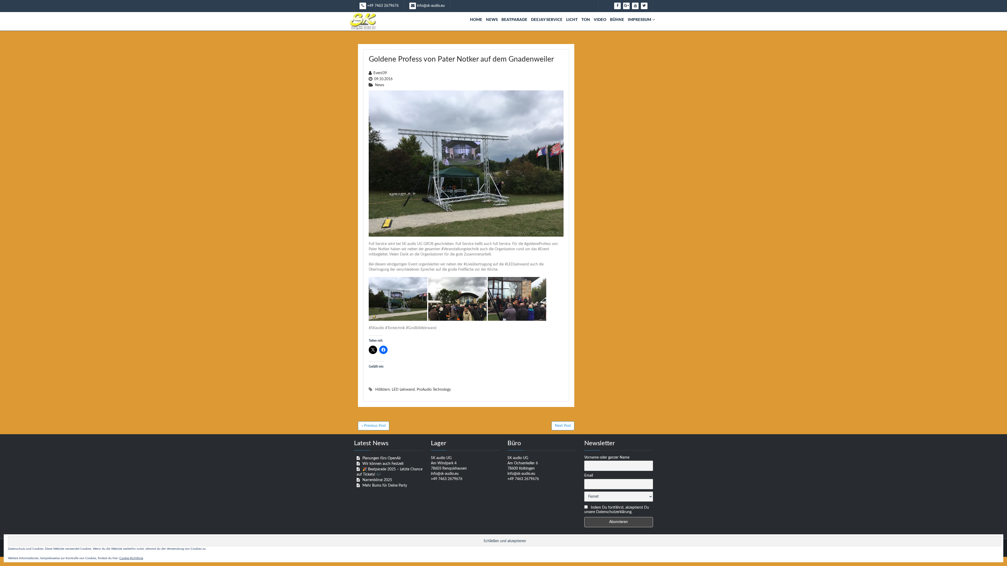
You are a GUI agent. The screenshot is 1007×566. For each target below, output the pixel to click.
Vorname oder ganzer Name (606, 457)
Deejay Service (547, 20)
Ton (585, 20)
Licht (572, 20)
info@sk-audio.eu (430, 6)
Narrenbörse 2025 (377, 480)
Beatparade (514, 20)
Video (600, 20)
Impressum (639, 20)
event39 (380, 73)
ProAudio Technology (434, 389)
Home (476, 20)
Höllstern (382, 389)
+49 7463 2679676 (382, 6)
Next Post (563, 426)
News (492, 20)
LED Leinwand (403, 389)
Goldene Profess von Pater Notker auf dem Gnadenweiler (461, 59)
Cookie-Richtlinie (131, 558)
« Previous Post (373, 426)
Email (588, 475)
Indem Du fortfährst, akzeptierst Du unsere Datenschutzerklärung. (616, 510)
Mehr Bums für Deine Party (384, 485)
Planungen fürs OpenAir (381, 458)
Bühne (617, 20)
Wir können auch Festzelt (383, 464)
